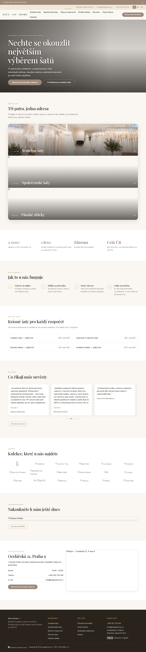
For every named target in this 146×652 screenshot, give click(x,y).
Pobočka (33, 17)
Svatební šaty (35, 12)
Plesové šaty (53, 635)
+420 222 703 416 (122, 7)
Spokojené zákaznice (85, 631)
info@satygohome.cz (104, 7)
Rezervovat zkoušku (133, 14)
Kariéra (80, 635)
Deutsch (117, 638)
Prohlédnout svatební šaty (59, 82)
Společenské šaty (51, 12)
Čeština (110, 638)
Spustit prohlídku (18, 526)
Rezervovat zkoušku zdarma (25, 82)
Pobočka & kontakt (84, 623)
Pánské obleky (84, 12)
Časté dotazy (108, 12)
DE (138, 7)
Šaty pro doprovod (68, 11)
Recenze (96, 12)
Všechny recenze (18, 424)
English (125, 638)
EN (142, 7)
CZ (134, 7)
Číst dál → (14, 408)
